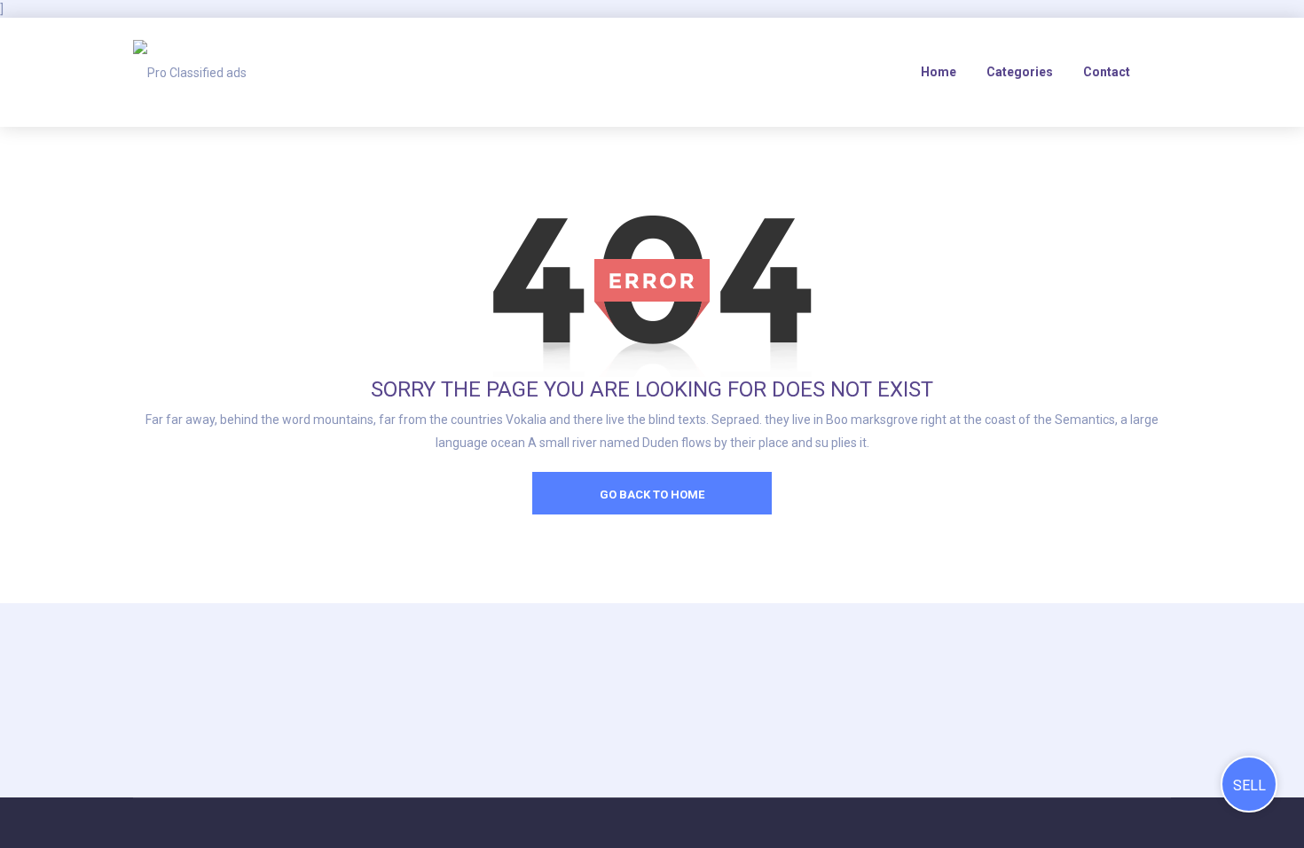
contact (1106, 72)
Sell (1249, 785)
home (938, 72)
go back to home (652, 494)
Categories (1019, 72)
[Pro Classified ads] (190, 72)
